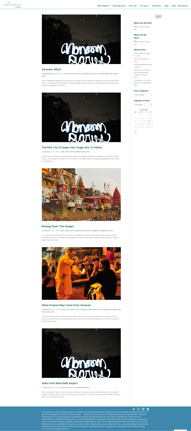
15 (149, 121)
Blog (166, 6)
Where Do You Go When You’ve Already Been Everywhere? (142, 72)
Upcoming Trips (119, 6)
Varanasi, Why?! (51, 69)
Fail (83, 74)
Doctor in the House (74, 74)
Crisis (65, 74)
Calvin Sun (47, 152)
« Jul (135, 133)
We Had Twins (139, 59)
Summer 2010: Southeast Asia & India (77, 152)
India (86, 74)
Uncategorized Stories (106, 231)
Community (156, 6)
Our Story (144, 6)
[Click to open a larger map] (143, 29)
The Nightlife (94, 231)
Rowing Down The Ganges (58, 226)
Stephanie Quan (49, 74)
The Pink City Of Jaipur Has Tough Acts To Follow (72, 147)
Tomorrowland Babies (141, 64)
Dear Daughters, (139, 53)
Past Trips (133, 6)
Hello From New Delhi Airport (60, 383)
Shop (174, 6)
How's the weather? (81, 309)
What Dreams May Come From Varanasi (66, 305)
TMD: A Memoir (103, 6)
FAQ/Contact (183, 6)
